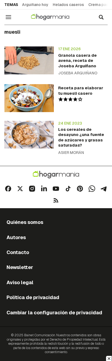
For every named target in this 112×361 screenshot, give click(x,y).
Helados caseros (68, 4)
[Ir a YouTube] (56, 188)
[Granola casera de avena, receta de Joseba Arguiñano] (29, 60)
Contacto (18, 252)
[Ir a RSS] (56, 200)
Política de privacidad (33, 297)
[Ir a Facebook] (8, 188)
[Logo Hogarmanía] (56, 174)
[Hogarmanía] (53, 17)
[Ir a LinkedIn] (44, 188)
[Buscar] (101, 17)
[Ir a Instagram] (32, 188)
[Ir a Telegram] (104, 188)
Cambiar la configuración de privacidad (54, 312)
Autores (16, 237)
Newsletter (20, 267)
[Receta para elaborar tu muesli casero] (29, 98)
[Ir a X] (20, 188)
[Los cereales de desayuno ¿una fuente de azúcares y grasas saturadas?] (29, 134)
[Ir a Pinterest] (80, 188)
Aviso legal (20, 282)
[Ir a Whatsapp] (92, 188)
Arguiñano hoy (35, 4)
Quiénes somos (25, 222)
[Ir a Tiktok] (68, 188)
